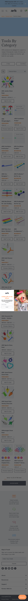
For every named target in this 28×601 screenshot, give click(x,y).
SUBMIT (7, 307)
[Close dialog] (27, 290)
